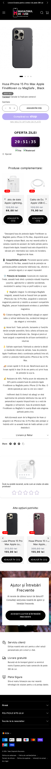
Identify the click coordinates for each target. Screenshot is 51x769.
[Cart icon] (47, 12)
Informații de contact (39, 758)
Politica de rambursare (9, 755)
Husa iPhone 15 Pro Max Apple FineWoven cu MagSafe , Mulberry (38, 542)
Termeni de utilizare (8, 758)
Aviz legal (5, 761)
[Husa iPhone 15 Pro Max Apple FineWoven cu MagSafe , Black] (10, 444)
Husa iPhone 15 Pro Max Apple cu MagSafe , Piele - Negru (12, 542)
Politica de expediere (23, 758)
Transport (6, 96)
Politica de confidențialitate (27, 755)
